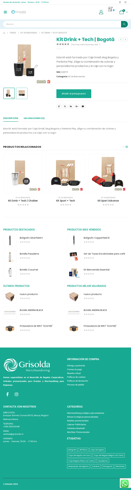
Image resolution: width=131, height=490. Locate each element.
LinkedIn (70, 106)
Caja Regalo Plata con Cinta (81, 461)
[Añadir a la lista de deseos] (38, 159)
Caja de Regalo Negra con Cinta (108, 455)
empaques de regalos (78, 466)
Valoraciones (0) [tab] (34, 118)
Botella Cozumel (29, 269)
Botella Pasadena (29, 253)
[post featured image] (10, 240)
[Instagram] (125, 2)
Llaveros (96, 466)
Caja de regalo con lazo (79, 455)
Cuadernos (103, 461)
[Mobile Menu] (5, 12)
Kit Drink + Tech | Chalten (23, 200)
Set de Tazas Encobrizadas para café (104, 253)
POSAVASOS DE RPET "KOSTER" (36, 326)
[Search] (124, 24)
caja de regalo (97, 449)
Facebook (59, 106)
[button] (7, 61)
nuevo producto (29, 294)
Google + (76, 106)
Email (82, 106)
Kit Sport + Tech (65, 200)
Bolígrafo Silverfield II (31, 237)
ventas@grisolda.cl (13, 434)
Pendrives (120, 466)
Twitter (65, 106)
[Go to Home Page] (4, 33)
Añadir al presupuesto (74, 93)
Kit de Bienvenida (76, 76)
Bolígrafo (72, 449)
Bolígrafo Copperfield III (96, 237)
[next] (125, 39)
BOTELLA (83, 449)
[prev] (121, 39)
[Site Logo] (18, 12)
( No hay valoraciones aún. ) (85, 44)
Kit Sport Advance (108, 200)
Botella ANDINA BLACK (31, 310)
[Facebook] (120, 2)
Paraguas (107, 466)
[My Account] (101, 12)
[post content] (23, 173)
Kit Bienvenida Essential (96, 269)
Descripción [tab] (10, 118)
